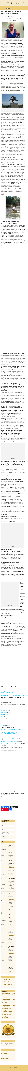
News (12, 16)
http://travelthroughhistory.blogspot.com (9, 741)
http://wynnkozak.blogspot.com (10, 738)
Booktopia (3, 725)
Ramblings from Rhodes (6, 1056)
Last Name (4, 828)
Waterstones (3, 718)
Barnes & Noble (4, 710)
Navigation (8, 8)
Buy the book (11, 848)
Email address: (5, 832)
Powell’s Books (4, 714)
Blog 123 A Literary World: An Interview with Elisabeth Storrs (8, 995)
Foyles (2, 716)
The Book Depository (5, 708)
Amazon (2, 720)
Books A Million (4, 712)
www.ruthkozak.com (9, 735)
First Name (4, 824)
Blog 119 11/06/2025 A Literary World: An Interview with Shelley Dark (8, 1016)
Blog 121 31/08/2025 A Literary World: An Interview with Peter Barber (8, 1005)
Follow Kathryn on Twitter (8, 985)
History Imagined (5, 1058)
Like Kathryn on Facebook (7, 980)
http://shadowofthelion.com (6, 743)
